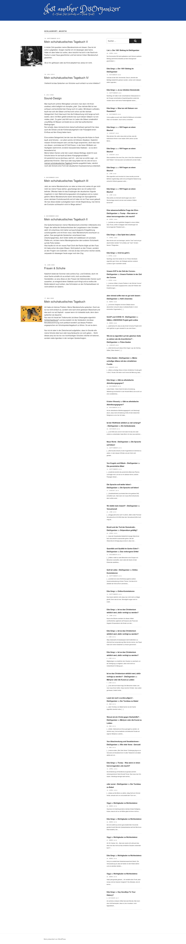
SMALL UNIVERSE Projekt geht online (122, 320)
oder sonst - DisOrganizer (117, 784)
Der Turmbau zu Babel (129, 701)
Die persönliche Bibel (115, 466)
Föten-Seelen (125, 342)
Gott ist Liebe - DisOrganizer (118, 570)
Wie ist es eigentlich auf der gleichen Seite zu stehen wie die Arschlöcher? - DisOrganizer (124, 339)
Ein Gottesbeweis (128, 426)
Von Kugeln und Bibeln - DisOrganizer (122, 463)
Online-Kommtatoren (126, 591)
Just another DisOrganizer (82, 9)
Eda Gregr (111, 68)
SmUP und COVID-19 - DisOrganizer (121, 317)
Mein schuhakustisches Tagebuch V (66, 42)
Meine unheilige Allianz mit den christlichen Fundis (122, 361)
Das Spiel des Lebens (126, 234)
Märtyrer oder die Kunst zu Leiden (120, 679)
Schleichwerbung (51, 320)
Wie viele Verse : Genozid (130, 744)
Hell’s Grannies (126, 298)
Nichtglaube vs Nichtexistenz (125, 803)
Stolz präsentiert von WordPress (55, 939)
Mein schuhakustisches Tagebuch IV (66, 77)
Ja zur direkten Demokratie (129, 90)
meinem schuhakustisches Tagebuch (58, 163)
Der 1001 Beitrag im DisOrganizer (125, 50)
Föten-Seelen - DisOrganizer (118, 358)
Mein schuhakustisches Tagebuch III (66, 181)
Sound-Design (53, 98)
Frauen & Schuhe (54, 268)
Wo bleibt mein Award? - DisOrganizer (122, 506)
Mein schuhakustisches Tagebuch (64, 301)
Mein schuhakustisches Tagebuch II (66, 219)
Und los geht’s (123, 253)
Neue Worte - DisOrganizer (117, 441)
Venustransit (112, 509)
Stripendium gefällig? (128, 530)
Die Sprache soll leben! (129, 487)
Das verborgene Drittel (129, 551)
